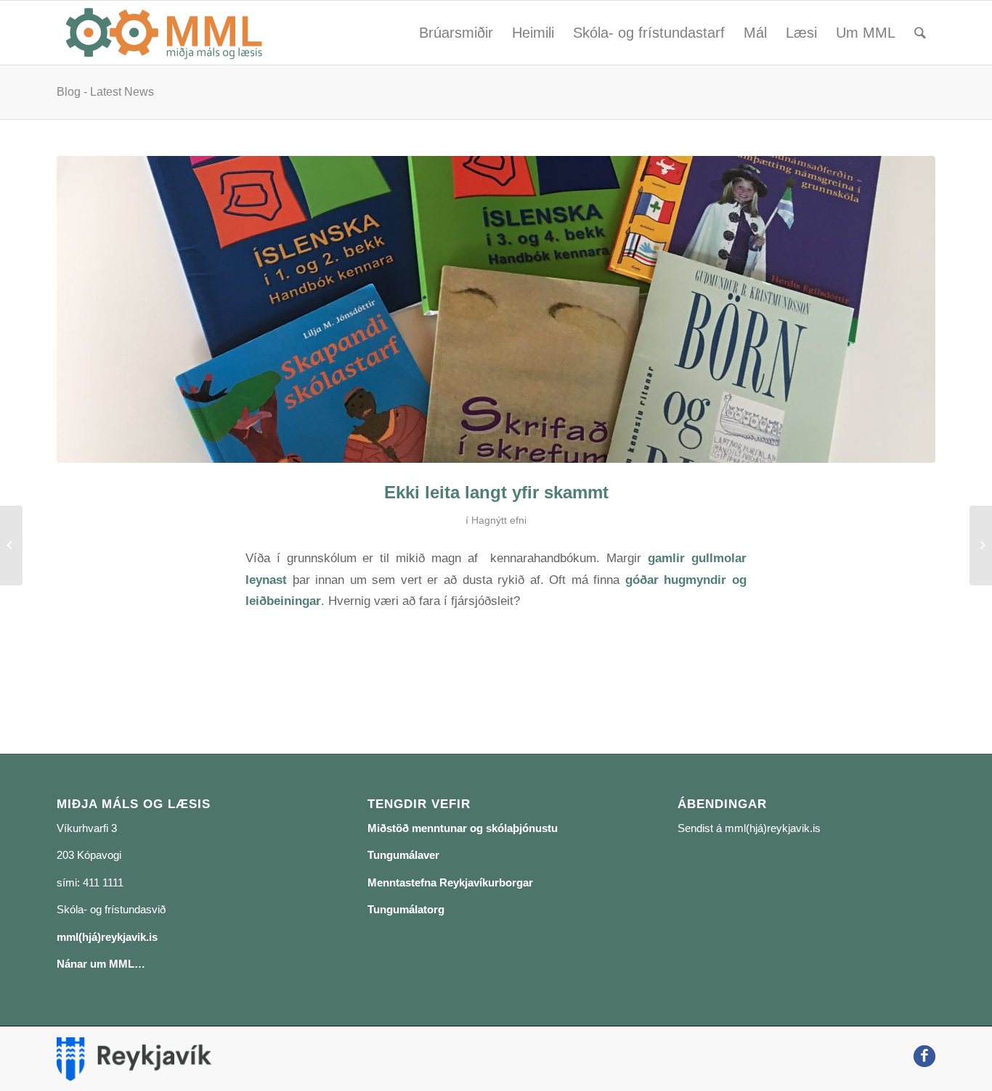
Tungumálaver (403, 855)
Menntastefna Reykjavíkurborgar (450, 882)
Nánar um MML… (101, 964)
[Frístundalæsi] (11, 545)
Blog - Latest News (105, 92)
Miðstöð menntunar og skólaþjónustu (462, 828)
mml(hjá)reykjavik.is (107, 937)
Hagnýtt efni (499, 520)
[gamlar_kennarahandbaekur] (496, 309)
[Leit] (920, 33)
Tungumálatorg (405, 909)
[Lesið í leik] (980, 545)
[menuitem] (456, 33)
